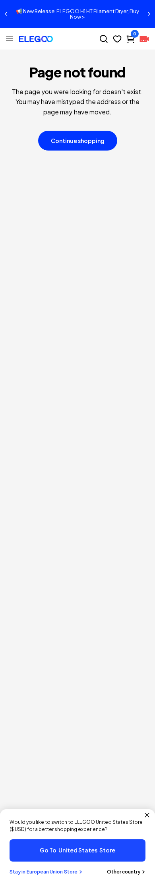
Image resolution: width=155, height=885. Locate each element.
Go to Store (77, 850)
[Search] (103, 39)
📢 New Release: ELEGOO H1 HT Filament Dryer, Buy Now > (77, 14)
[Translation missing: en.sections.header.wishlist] (117, 39)
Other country (123, 872)
